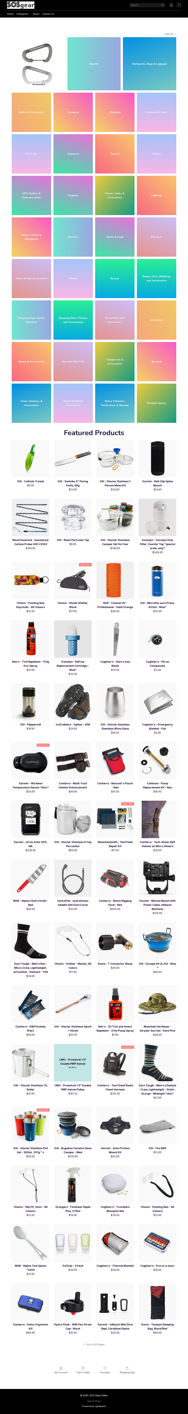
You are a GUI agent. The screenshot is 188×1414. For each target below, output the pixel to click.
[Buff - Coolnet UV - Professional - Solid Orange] (115, 580)
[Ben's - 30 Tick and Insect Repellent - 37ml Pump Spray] (115, 1004)
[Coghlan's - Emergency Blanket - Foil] (157, 702)
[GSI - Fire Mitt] (157, 1125)
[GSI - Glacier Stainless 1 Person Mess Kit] (115, 458)
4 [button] (91, 1351)
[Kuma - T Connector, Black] (115, 941)
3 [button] (86, 1351)
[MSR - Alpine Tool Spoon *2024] (30, 1243)
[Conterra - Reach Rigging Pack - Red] (115, 878)
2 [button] (81, 1351)
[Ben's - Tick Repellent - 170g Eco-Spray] (30, 639)
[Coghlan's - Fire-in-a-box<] (157, 1243)
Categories (22, 13)
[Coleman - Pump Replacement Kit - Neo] (157, 760)
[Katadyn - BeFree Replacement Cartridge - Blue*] (73, 639)
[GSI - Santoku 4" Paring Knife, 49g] (73, 458)
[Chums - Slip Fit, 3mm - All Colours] (30, 1184)
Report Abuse (94, 1401)
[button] (20, 5)
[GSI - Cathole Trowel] (30, 458)
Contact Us (48, 13)
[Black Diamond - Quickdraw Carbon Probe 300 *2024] (30, 517)
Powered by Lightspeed (94, 1406)
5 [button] (96, 1351)
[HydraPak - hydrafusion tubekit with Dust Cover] (73, 878)
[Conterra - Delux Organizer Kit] (30, 1302)
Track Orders (83, 1372)
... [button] (111, 1351)
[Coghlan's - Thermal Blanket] (115, 1243)
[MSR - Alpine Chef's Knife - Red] (30, 878)
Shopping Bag (127, 1372)
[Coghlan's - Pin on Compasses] (157, 639)
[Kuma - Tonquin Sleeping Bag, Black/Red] (157, 1302)
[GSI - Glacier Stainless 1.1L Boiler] (30, 1063)
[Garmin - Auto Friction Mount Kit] (115, 1125)
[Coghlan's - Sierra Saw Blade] (115, 639)
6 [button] (101, 1351)
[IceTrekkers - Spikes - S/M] (73, 702)
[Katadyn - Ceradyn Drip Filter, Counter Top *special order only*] (157, 517)
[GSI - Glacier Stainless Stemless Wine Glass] (115, 702)
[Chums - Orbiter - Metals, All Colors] (73, 941)
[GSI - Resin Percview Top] (73, 517)
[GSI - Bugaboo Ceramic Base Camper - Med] (73, 1125)
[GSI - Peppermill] (30, 702)
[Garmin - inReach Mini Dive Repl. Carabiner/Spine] (115, 1302)
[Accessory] (38, 58)
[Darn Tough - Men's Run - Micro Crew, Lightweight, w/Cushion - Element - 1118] (30, 941)
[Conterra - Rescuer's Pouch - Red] (115, 760)
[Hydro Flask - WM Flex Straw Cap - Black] (73, 1302)
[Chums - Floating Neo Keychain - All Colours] (30, 580)
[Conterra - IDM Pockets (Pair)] (30, 1004)
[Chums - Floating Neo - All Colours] (157, 1184)
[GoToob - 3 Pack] (73, 1243)
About (36, 13)
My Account (61, 1372)
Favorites (105, 1372)
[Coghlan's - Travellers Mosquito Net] (115, 1184)
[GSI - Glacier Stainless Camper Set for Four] (115, 517)
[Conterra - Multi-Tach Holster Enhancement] (73, 760)
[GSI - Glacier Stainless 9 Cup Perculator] (73, 819)
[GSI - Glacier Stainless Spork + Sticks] (73, 1004)
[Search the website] (162, 5)
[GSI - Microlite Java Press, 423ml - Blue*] (157, 580)
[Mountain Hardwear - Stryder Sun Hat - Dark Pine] (157, 1004)
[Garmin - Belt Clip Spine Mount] (157, 458)
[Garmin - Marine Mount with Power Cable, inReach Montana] (157, 878)
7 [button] (106, 1351)
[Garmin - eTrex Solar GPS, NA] (30, 819)
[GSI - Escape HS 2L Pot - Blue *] (157, 941)
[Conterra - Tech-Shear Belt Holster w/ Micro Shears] (157, 819)
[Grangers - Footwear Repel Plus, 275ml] (73, 1184)
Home (10, 13)
